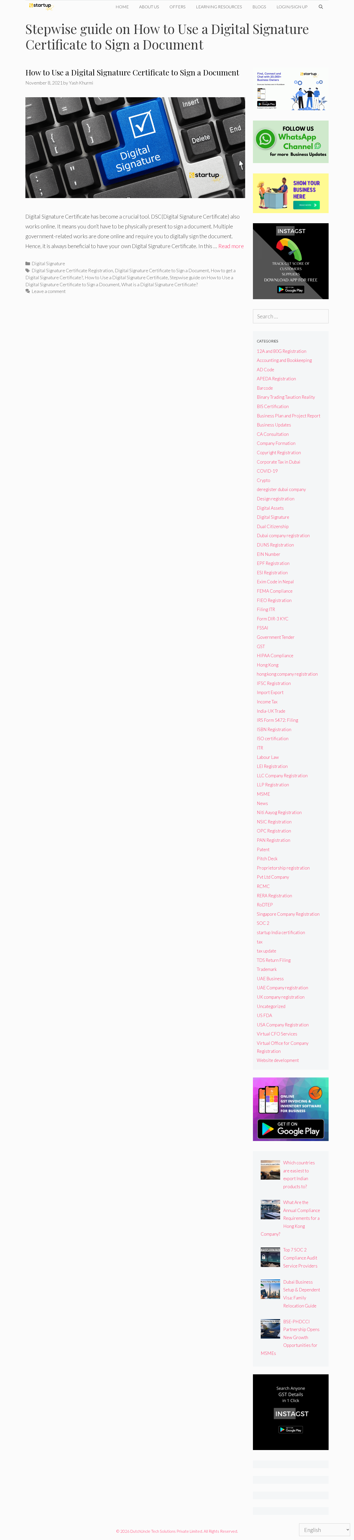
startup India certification (281, 932)
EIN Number (268, 554)
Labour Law (268, 757)
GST (261, 646)
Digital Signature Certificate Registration (72, 270)
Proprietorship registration (283, 868)
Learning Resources (219, 6)
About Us (149, 6)
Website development (278, 1060)
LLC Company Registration (282, 775)
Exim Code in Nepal (275, 581)
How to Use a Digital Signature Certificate (126, 277)
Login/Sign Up (292, 6)
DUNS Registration (275, 545)
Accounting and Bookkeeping (284, 360)
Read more (231, 246)
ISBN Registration (274, 729)
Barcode (265, 388)
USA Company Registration (283, 1024)
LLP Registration (273, 784)
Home (122, 6)
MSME (263, 794)
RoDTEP (265, 904)
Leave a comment (49, 291)
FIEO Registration (274, 600)
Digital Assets (270, 508)
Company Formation (276, 443)
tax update (266, 951)
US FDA (264, 1015)
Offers (177, 6)
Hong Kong (267, 665)
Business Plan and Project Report (288, 415)
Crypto (263, 480)
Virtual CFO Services (277, 1034)
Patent (263, 849)
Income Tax (267, 701)
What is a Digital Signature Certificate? (159, 284)
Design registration (275, 498)
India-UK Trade (271, 711)
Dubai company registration (283, 535)
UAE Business (270, 978)
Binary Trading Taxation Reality (286, 397)
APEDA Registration (276, 378)
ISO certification (272, 738)
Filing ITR (266, 609)
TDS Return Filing (274, 960)
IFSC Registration (274, 683)
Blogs (259, 6)
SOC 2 (263, 923)
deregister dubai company (281, 489)
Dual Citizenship (273, 526)
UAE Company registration (282, 987)
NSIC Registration (274, 821)
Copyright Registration (279, 452)
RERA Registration (274, 895)
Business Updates (274, 425)
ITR (260, 748)
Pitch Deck (267, 858)
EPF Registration (273, 563)
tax (260, 941)
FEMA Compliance (275, 591)
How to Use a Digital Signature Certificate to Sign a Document (132, 72)
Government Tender (276, 637)
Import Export (270, 692)
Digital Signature (48, 263)
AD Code (265, 369)
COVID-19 (267, 471)
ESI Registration (272, 572)
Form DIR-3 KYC (272, 618)
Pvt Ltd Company (273, 877)
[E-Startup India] (43, 6)
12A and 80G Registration (281, 351)
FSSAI (262, 628)
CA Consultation (273, 434)
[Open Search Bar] (321, 6)
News (262, 803)
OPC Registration (274, 831)
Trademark (267, 969)
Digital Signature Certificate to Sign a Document (162, 270)
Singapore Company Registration (288, 914)
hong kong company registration (287, 674)
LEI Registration (272, 766)
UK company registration (281, 997)
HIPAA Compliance (275, 655)
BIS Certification (273, 406)
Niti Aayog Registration (279, 812)
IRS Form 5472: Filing (277, 720)
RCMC (263, 886)
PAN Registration (273, 840)
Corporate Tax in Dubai (278, 462)
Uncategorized (271, 1006)
